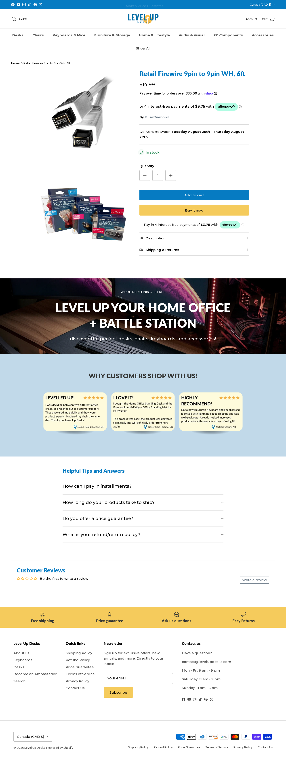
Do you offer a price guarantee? (98, 518)
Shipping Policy (79, 653)
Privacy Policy (77, 681)
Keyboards (22, 660)
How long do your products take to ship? (109, 502)
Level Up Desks (34, 747)
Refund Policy (78, 660)
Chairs (38, 35)
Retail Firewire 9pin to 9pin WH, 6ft (46, 63)
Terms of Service (80, 674)
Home (15, 63)
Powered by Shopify (59, 747)
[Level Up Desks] (143, 19)
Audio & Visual (191, 35)
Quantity (146, 166)
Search (19, 681)
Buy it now (194, 210)
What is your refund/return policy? (101, 534)
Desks (17, 35)
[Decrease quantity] (144, 175)
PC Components (228, 35)
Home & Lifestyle (154, 35)
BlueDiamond (157, 117)
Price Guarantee (80, 667)
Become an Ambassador (35, 674)
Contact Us (75, 688)
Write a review (254, 580)
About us (21, 653)
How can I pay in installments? (97, 486)
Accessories (263, 35)
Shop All (143, 48)
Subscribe (118, 692)
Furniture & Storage (112, 35)
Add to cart (194, 195)
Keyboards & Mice (69, 35)
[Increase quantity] (170, 175)
